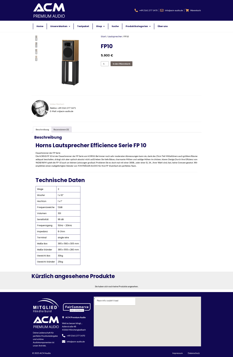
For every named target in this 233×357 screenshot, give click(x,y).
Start (103, 36)
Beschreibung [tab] (42, 129)
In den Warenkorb (121, 63)
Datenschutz (194, 353)
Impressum (177, 353)
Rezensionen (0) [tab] (61, 129)
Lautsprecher (115, 36)
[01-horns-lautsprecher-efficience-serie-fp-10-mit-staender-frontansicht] (69, 62)
